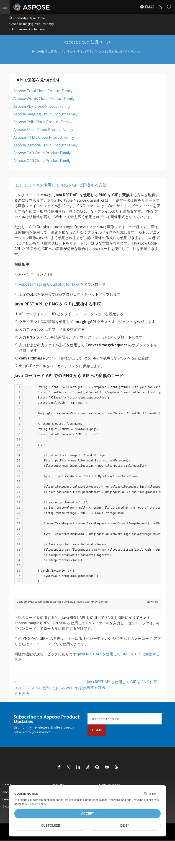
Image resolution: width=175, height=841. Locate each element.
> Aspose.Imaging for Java (27, 29)
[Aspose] (32, 7)
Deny (124, 825)
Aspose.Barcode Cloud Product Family (45, 145)
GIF (31, 226)
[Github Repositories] (107, 767)
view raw (152, 601)
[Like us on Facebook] (59, 767)
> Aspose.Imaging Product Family (31, 24)
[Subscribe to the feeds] (117, 767)
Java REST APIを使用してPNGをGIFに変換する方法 (60, 185)
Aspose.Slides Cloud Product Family (43, 129)
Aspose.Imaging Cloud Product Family (45, 114)
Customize (50, 825)
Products (57, 785)
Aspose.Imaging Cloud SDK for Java (49, 284)
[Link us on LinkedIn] (78, 767)
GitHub (103, 601)
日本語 (149, 7)
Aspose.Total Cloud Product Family (42, 90)
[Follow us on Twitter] (69, 767)
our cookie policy (35, 804)
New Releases (109, 785)
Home (6, 785)
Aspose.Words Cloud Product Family (44, 98)
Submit (96, 730)
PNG (52, 200)
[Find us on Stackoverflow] (88, 767)
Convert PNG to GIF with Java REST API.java (46, 601)
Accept (87, 813)
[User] (160, 7)
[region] (87, 486)
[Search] (169, 7)
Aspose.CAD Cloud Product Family (42, 152)
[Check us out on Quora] (97, 767)
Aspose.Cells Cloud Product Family (42, 121)
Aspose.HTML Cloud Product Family (43, 137)
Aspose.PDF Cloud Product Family (41, 106)
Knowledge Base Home (29, 18)
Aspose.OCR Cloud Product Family (42, 160)
